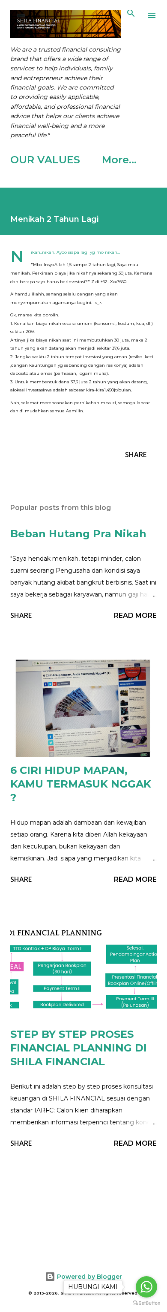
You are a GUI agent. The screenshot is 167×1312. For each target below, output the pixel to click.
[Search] (131, 15)
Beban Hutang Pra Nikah (78, 533)
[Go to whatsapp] (146, 1287)
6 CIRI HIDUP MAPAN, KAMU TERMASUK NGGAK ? (80, 784)
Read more (135, 615)
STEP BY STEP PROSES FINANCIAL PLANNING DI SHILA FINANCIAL (78, 1048)
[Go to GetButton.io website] (146, 1303)
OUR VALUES (45, 160)
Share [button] (135, 454)
